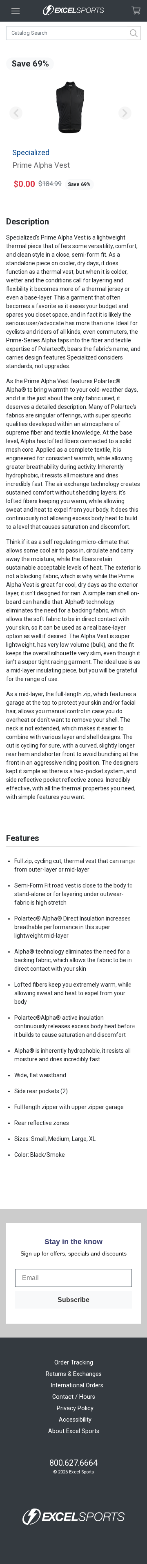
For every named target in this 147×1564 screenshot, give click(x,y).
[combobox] (73, 33)
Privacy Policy (75, 1408)
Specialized (30, 153)
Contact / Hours (73, 1396)
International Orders (77, 1385)
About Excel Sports (73, 1431)
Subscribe (73, 1299)
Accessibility (75, 1419)
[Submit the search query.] (134, 33)
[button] (15, 113)
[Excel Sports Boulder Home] (73, 11)
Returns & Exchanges (74, 1374)
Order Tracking (73, 1362)
